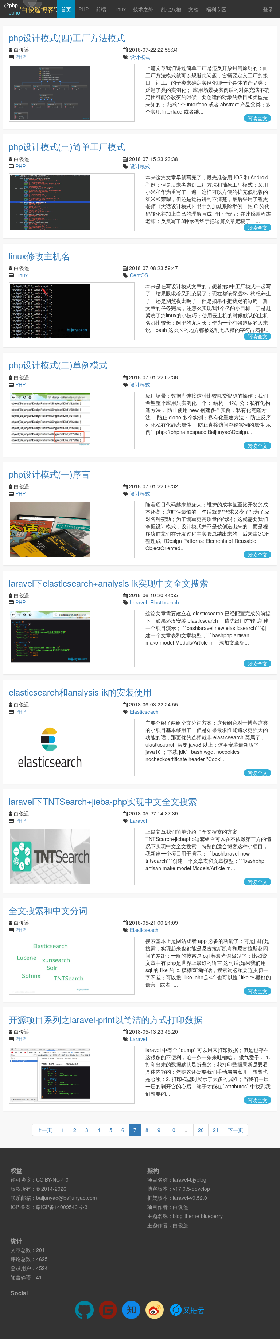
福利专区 (216, 9)
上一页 (44, 1130)
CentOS (139, 275)
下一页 (235, 1130)
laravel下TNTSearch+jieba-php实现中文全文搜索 (103, 801)
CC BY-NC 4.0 (52, 1179)
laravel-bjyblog (189, 1179)
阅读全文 (257, 118)
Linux (119, 9)
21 (216, 1130)
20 (201, 1130)
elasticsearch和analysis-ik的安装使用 (80, 691)
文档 (193, 9)
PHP (83, 9)
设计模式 (140, 56)
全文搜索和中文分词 (48, 910)
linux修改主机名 (39, 255)
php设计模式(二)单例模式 (58, 364)
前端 (101, 9)
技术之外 (143, 9)
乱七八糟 (171, 9)
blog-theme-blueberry (198, 1215)
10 (172, 1130)
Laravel (138, 602)
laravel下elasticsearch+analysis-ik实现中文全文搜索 (108, 582)
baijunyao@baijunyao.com (66, 1197)
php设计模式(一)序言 (49, 473)
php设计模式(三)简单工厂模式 (67, 146)
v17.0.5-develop (191, 1188)
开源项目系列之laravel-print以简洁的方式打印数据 (105, 1019)
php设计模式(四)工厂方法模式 (67, 37)
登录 (268, 9)
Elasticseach (164, 602)
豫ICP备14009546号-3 (62, 1206)
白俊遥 (180, 1206)
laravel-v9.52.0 (190, 1197)
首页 (66, 9)
